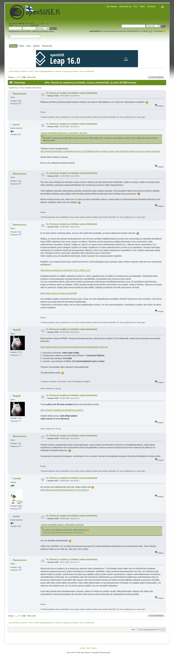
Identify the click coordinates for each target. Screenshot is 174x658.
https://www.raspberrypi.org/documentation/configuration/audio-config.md (74, 347)
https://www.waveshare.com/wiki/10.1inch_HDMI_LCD (65, 270)
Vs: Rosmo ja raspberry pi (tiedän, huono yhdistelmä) (71, 93)
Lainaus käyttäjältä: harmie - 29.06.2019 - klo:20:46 (62, 525)
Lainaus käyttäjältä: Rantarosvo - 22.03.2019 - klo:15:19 (64, 133)
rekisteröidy (49, 23)
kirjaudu (38, 23)
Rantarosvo (20, 93)
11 (21, 77)
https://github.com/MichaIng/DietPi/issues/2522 (61, 410)
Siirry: (133, 629)
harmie (17, 478)
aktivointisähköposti (22, 25)
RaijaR (17, 329)
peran (16, 124)
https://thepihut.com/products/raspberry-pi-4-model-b (64, 490)
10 (19, 77)
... (17, 77)
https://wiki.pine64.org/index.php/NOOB (58, 293)
